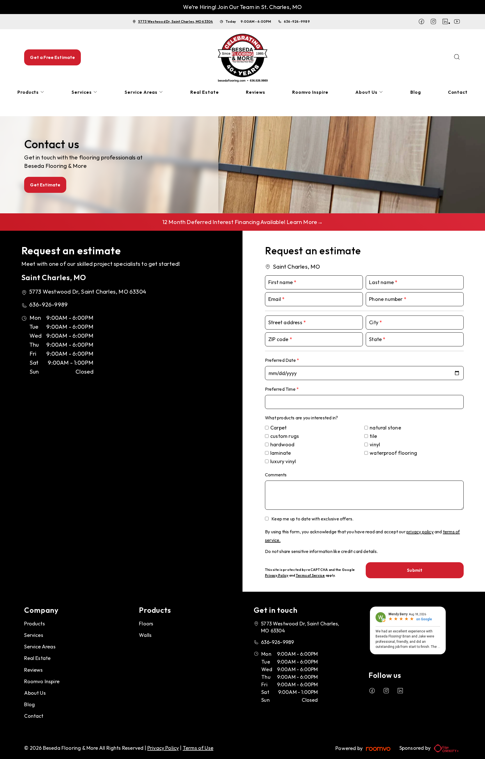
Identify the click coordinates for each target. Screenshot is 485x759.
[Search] (457, 57)
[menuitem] (31, 92)
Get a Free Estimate (52, 57)
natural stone (385, 427)
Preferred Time (280, 389)
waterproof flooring (393, 453)
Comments (276, 474)
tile (373, 436)
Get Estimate (45, 185)
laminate (280, 453)
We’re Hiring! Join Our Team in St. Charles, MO (242, 6)
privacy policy (420, 531)
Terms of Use (198, 748)
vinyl (375, 444)
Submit (414, 570)
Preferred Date (281, 360)
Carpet (278, 427)
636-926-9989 (297, 21)
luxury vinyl (283, 461)
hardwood (282, 444)
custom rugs (284, 436)
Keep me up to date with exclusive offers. (312, 519)
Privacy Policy (276, 575)
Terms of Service (310, 575)
